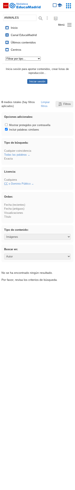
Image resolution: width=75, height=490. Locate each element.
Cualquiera (10, 179)
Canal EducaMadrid (24, 35)
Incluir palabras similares (23, 129)
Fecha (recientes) (14, 204)
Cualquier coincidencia (17, 150)
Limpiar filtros (45, 104)
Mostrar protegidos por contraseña (29, 125)
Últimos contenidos (23, 42)
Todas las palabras (15, 154)
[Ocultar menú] (65, 25)
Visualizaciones (13, 212)
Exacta (8, 158)
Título (7, 216)
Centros (16, 49)
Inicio (14, 27)
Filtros (67, 104)
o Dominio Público (17, 183)
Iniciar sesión (37, 81)
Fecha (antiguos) (14, 208)
